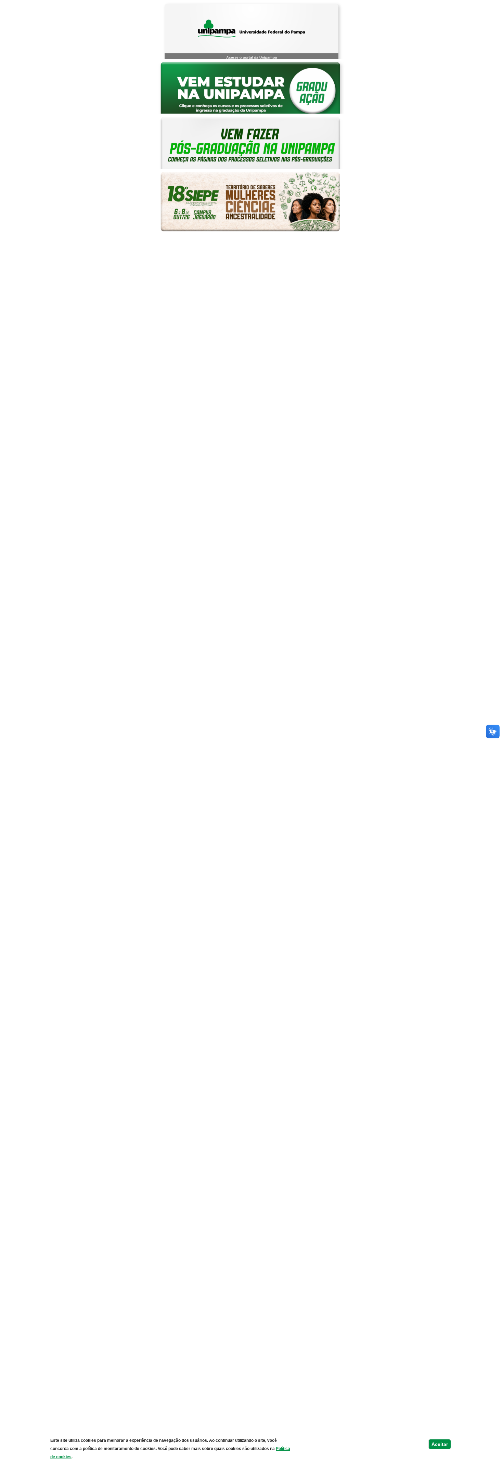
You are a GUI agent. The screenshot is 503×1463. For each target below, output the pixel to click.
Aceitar (439, 1444)
